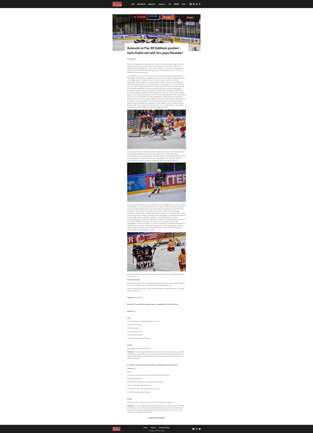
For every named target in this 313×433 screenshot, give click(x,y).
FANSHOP (176, 4)
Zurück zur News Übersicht (156, 417)
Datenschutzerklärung (164, 428)
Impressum (153, 428)
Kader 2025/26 (141, 4)
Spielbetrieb (151, 4)
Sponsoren (161, 4)
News (132, 4)
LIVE (170, 4)
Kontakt (145, 428)
